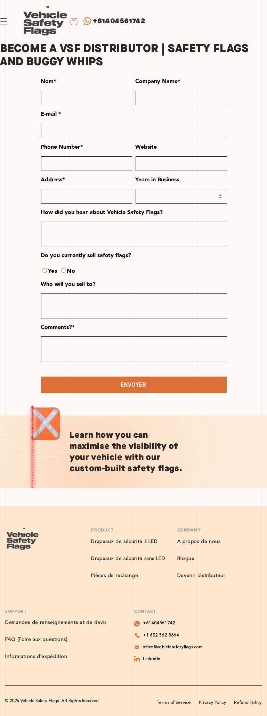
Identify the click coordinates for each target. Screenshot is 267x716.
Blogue (186, 558)
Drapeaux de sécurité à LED (124, 541)
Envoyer (133, 384)
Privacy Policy (212, 703)
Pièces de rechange (114, 575)
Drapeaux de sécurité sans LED (128, 558)
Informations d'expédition (36, 656)
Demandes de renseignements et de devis (56, 622)
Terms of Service (174, 703)
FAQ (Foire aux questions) (36, 639)
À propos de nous (199, 541)
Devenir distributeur (201, 575)
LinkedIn (152, 659)
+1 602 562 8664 (161, 635)
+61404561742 (119, 21)
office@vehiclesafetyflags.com (173, 647)
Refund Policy (248, 703)
